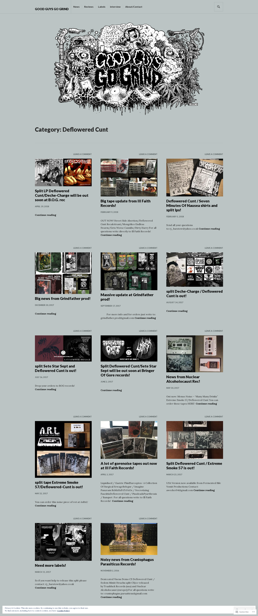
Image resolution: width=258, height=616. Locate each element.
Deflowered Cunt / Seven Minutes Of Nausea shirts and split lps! (192, 205)
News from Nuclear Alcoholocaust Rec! (183, 378)
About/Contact (133, 6)
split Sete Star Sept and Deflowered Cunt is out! (55, 368)
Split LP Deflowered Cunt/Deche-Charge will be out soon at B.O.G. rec (61, 195)
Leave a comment (82, 154)
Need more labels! (50, 565)
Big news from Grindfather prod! (63, 298)
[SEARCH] (218, 6)
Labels (101, 6)
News (76, 6)
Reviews (88, 6)
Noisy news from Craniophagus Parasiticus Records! (127, 561)
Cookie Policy (63, 611)
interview (115, 6)
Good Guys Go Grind (52, 9)
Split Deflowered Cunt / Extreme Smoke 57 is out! (194, 465)
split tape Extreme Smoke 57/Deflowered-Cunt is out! (59, 484)
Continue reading (45, 214)
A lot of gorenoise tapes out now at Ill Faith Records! (129, 465)
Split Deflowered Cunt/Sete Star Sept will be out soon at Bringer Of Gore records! (128, 370)
